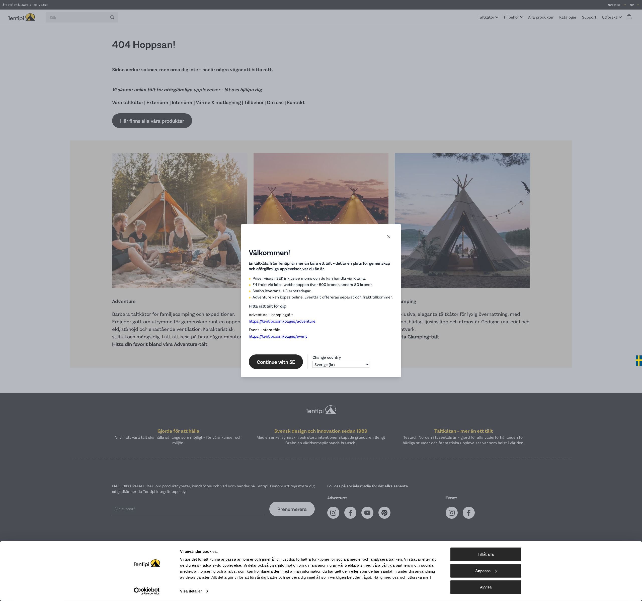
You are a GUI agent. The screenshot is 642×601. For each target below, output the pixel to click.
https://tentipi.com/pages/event (278, 336)
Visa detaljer (191, 591)
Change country (326, 357)
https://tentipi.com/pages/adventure (282, 321)
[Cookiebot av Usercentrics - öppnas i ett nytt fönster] (147, 591)
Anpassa (483, 570)
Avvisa (486, 587)
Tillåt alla (486, 554)
